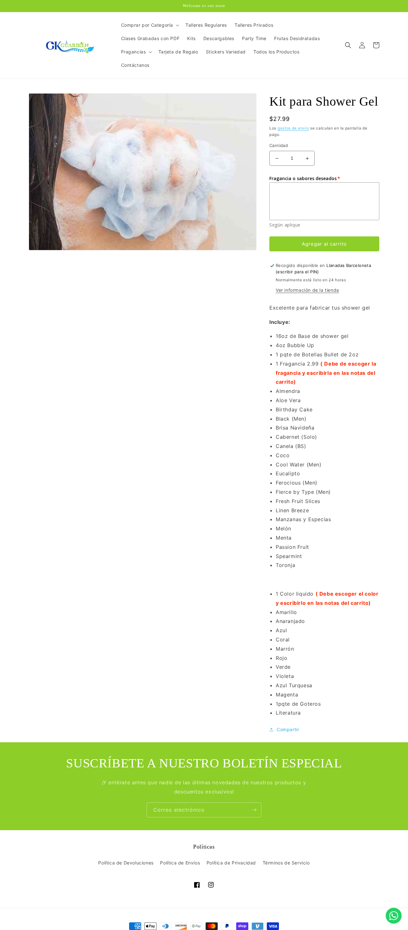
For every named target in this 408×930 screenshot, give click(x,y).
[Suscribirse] (254, 809)
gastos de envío (293, 128)
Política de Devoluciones (125, 862)
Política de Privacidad (231, 862)
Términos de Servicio (286, 862)
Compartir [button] (288, 729)
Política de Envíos (180, 862)
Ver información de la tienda (307, 290)
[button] (149, 25)
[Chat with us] (394, 916)
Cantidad (278, 145)
